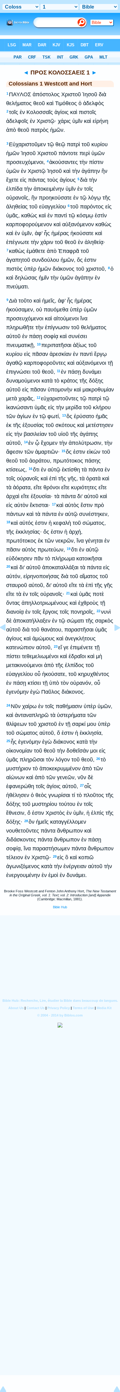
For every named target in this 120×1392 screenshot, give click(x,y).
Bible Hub (60, 907)
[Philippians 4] (7, 641)
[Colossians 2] (112, 641)
